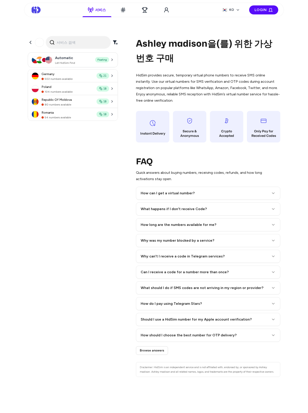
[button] (208, 193)
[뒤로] (30, 42)
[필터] (115, 42)
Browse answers (152, 350)
